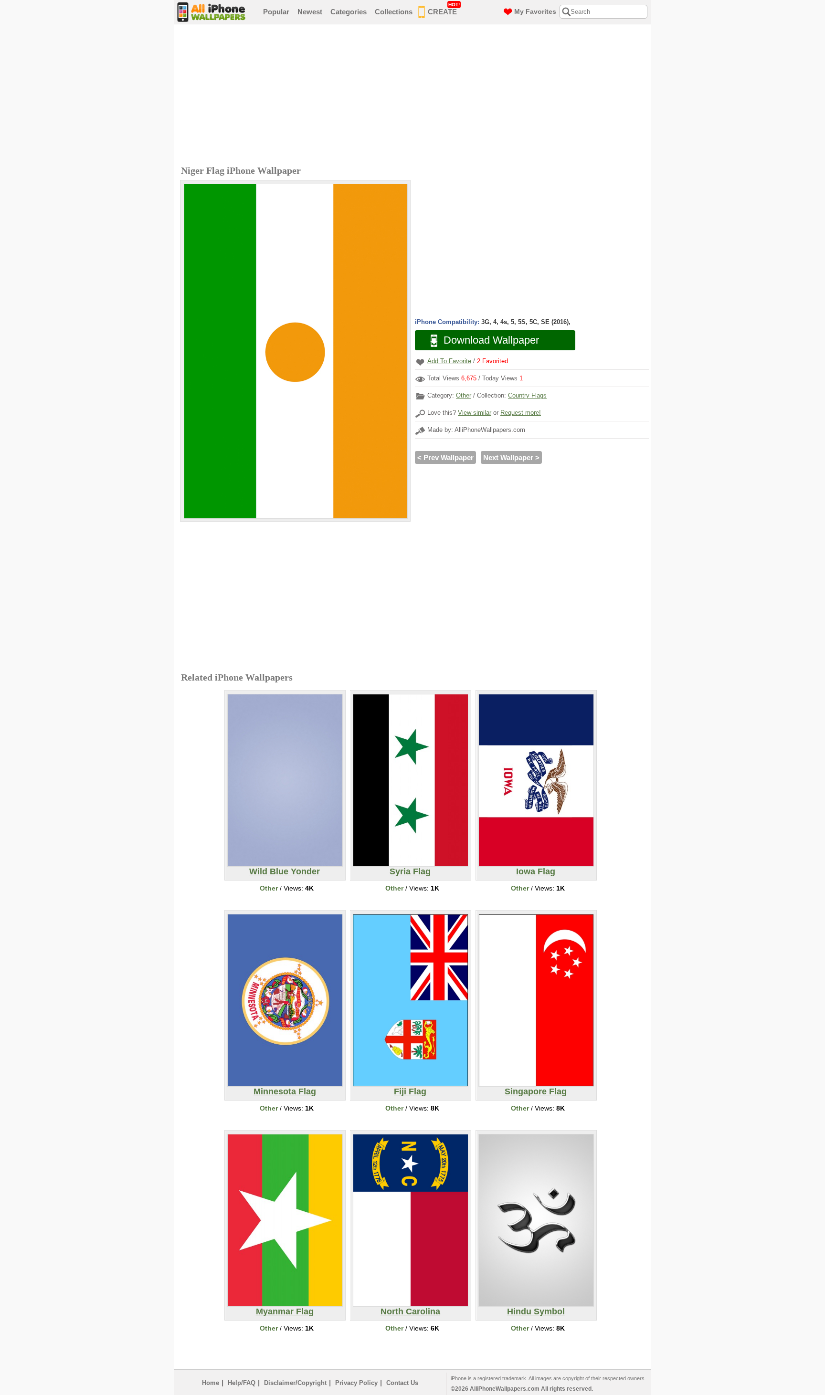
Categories (348, 12)
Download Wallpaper (491, 340)
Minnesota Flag (285, 1091)
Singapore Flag (536, 1091)
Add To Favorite (449, 361)
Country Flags (527, 395)
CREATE (444, 9)
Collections (393, 12)
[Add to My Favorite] (420, 362)
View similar (474, 412)
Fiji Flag (410, 1091)
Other (463, 395)
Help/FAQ (241, 1382)
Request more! (520, 412)
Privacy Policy (356, 1382)
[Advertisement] (415, 96)
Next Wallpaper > (511, 457)
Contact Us (402, 1382)
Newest (309, 12)
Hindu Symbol (536, 1311)
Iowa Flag (535, 871)
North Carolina (410, 1311)
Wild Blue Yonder (284, 871)
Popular (276, 12)
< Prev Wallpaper (445, 457)
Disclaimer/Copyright (295, 1382)
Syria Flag (410, 871)
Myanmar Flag (285, 1311)
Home (210, 1382)
